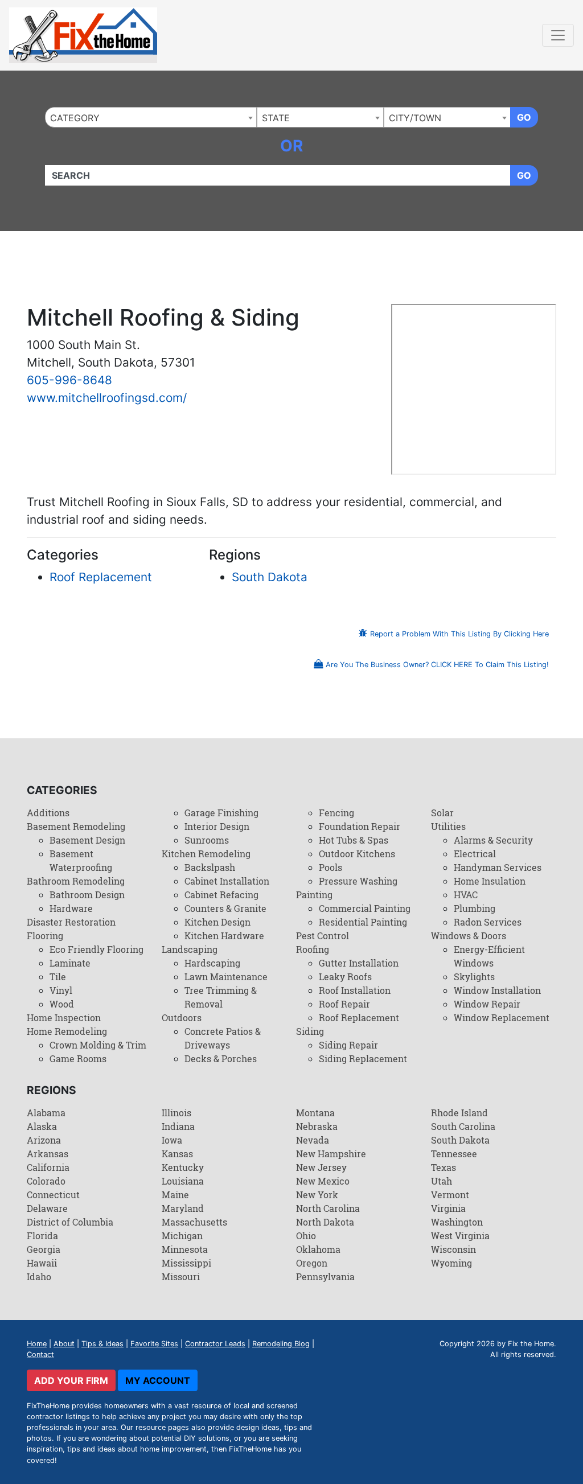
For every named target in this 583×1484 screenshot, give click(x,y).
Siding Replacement (363, 1058)
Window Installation (497, 990)
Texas (443, 1167)
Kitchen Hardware (224, 936)
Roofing (312, 949)
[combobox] (151, 117)
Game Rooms (78, 1058)
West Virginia (460, 1236)
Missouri (181, 1276)
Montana (315, 1113)
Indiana (178, 1126)
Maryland (183, 1208)
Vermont (450, 1195)
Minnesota (185, 1249)
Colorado (46, 1181)
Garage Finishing (221, 813)
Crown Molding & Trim (98, 1045)
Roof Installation (355, 990)
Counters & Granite (225, 908)
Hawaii (42, 1263)
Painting (314, 895)
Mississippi (186, 1263)
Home (37, 1343)
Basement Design (87, 840)
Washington (457, 1222)
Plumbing (474, 908)
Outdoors (182, 1017)
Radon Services (488, 922)
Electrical (475, 854)
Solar (442, 813)
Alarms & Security (493, 840)
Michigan (182, 1236)
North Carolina (328, 1208)
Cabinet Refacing (221, 895)
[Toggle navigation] (558, 35)
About (64, 1343)
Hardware (71, 908)
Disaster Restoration (71, 922)
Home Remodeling (67, 1031)
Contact (40, 1354)
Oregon (311, 1263)
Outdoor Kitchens (357, 854)
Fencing (336, 813)
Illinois (176, 1113)
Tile (58, 977)
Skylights (474, 977)
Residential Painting (363, 922)
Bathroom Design (87, 895)
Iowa (172, 1140)
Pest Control (322, 936)
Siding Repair (348, 1045)
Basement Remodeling (76, 826)
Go (524, 117)
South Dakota (269, 577)
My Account (157, 1380)
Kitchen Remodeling (206, 854)
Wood (62, 1004)
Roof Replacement (101, 577)
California (48, 1167)
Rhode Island (459, 1113)
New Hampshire (331, 1154)
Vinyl (61, 990)
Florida (42, 1236)
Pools (330, 867)
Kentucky (183, 1167)
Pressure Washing (358, 881)
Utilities (448, 826)
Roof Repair (344, 1004)
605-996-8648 (69, 380)
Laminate (70, 963)
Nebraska (317, 1126)
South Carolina (463, 1126)
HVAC (466, 895)
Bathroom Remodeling (76, 881)
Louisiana (183, 1181)
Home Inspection (64, 1017)
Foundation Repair (359, 826)
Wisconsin (453, 1249)
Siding (310, 1031)
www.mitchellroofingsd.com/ (107, 397)
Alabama (46, 1113)
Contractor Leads (215, 1343)
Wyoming (451, 1263)
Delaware (47, 1208)
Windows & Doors (468, 936)
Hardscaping (212, 963)
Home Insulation (489, 881)
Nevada (312, 1140)
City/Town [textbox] (415, 118)
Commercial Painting (364, 908)
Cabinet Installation (226, 881)
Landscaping (189, 949)
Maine (175, 1195)
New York (317, 1195)
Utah (441, 1181)
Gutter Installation (359, 963)
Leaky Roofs (345, 977)
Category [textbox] (75, 118)
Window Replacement (501, 1017)
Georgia (43, 1249)
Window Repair (487, 1004)
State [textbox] (276, 118)
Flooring (45, 936)
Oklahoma (318, 1249)
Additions (48, 813)
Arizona (44, 1140)
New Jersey (321, 1167)
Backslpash (209, 867)
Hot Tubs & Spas (353, 840)
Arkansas (47, 1154)
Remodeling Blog (281, 1343)
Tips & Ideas (102, 1343)
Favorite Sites (154, 1343)
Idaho (39, 1276)
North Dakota (325, 1222)
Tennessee (454, 1154)
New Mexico (323, 1181)
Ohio (306, 1236)
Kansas (177, 1154)
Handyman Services (497, 867)
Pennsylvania (325, 1276)
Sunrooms (206, 840)
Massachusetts (194, 1222)
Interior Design (216, 826)
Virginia (448, 1208)
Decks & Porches (220, 1058)
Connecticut (53, 1195)
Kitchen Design (217, 922)
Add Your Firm (71, 1380)
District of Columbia (70, 1222)
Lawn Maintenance (226, 977)
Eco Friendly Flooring (96, 949)
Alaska (42, 1126)
